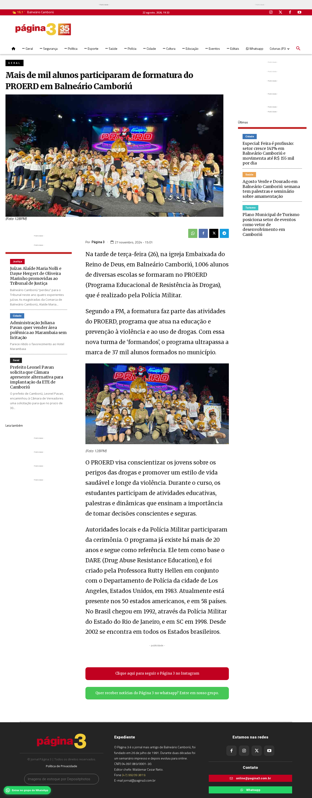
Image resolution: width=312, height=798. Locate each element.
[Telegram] (224, 233)
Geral (14, 63)
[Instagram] (271, 12)
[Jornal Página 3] (43, 29)
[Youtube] (299, 12)
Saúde (249, 174)
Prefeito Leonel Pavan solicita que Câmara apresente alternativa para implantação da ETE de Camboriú (36, 377)
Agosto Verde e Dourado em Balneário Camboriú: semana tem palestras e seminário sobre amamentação (271, 189)
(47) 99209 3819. (134, 774)
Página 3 (98, 242)
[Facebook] (290, 12)
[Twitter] (280, 12)
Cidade (17, 315)
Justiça (17, 261)
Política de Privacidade (61, 766)
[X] (213, 233)
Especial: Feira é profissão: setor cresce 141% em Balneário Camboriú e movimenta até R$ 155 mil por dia (268, 153)
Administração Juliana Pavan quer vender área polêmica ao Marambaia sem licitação (38, 330)
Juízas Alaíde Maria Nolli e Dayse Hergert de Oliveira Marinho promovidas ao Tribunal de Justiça (35, 276)
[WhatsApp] (192, 233)
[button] (298, 48)
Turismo (250, 207)
